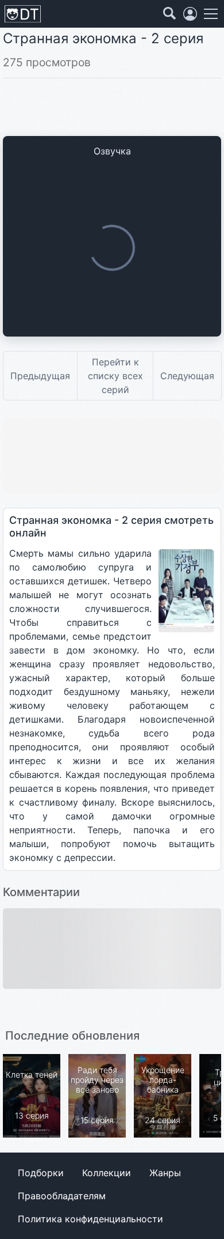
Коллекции (106, 1172)
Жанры (165, 1172)
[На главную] (23, 14)
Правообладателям (62, 1196)
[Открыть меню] (210, 13)
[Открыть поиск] (169, 13)
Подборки (41, 1172)
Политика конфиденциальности (90, 1219)
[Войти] (190, 14)
